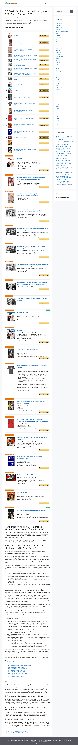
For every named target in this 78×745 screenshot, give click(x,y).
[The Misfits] (10, 35)
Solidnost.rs (41, 743)
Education (58, 52)
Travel (57, 120)
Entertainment (59, 56)
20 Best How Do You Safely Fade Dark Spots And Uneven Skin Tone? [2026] (64, 138)
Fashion (58, 58)
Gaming (58, 75)
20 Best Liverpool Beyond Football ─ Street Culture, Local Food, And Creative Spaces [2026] (64, 143)
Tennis (57, 112)
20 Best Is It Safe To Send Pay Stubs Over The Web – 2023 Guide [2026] (63, 148)
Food (57, 64)
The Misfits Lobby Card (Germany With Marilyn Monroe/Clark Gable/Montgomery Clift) (29, 194)
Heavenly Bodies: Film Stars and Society (22, 97)
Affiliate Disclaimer (68, 3)
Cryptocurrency (59, 48)
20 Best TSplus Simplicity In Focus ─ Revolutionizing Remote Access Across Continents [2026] (64, 172)
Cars (57, 39)
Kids (57, 85)
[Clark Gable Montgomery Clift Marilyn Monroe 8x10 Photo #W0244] (10, 78)
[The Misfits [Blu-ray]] (10, 84)
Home (34, 3)
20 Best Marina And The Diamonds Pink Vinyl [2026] (17, 731)
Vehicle (58, 124)
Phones (58, 100)
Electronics (58, 54)
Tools (57, 118)
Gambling (58, 71)
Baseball (58, 29)
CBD (57, 44)
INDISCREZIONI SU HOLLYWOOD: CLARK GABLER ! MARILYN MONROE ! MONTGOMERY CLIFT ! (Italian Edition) (24, 118)
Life (57, 93)
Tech (57, 110)
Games (58, 73)
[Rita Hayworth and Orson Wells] (10, 137)
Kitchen (58, 89)
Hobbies (58, 81)
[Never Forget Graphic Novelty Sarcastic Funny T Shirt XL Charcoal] (10, 104)
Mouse (57, 95)
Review (39, 3)
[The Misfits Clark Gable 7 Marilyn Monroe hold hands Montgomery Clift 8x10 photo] (10, 64)
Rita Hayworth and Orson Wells (20, 137)
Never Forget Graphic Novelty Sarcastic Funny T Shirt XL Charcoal (32, 366)
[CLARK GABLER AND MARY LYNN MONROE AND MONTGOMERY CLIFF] (10, 132)
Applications (59, 25)
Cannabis (58, 37)
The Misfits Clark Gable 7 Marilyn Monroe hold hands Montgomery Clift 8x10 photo (31, 247)
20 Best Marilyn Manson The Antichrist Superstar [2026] (17, 732)
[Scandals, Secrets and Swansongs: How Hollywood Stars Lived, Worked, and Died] (10, 150)
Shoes (57, 106)
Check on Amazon (44, 35)
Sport (57, 108)
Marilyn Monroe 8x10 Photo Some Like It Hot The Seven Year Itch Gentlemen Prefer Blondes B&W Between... (32, 283)
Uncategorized (59, 122)
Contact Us (50, 3)
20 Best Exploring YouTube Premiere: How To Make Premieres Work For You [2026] (64, 178)
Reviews (8, 730)
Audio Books (59, 27)
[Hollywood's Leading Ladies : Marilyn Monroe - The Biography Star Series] (10, 111)
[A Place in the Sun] (10, 143)
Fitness (58, 62)
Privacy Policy (58, 3)
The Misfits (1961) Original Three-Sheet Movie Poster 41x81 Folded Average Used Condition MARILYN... (31, 178)
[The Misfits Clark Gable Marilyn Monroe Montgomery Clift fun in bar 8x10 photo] (10, 60)
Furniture (58, 66)
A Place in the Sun (17, 142)
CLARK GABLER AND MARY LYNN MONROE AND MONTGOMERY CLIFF (29, 457)
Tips (57, 116)
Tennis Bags (59, 114)
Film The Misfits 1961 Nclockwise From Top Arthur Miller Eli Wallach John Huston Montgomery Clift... (33, 210)
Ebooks (58, 50)
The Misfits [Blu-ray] (18, 84)
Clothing (58, 46)
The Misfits (16, 35)
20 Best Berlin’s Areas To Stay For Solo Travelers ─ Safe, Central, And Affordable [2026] (64, 157)
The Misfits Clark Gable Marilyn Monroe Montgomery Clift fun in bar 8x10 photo (32, 229)
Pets (57, 98)
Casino (57, 41)
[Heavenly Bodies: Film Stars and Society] (10, 97)
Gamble (58, 68)
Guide (57, 77)
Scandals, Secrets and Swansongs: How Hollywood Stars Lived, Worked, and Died (32, 511)
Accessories (59, 23)
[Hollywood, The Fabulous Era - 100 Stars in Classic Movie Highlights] (10, 125)
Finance (58, 60)
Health (57, 79)
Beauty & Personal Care (62, 31)
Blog (45, 3)
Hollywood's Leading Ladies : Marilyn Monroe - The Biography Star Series (30, 402)
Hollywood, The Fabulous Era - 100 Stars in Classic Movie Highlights (32, 438)
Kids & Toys (59, 87)
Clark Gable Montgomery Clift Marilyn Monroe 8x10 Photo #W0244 (32, 299)
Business (58, 35)
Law (57, 91)
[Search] (71, 11)
